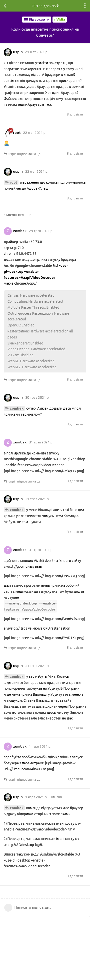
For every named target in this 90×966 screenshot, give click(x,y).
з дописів (44, 6)
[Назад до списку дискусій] (5, 6)
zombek (17, 408)
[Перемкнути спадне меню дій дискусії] (85, 6)
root (13, 182)
